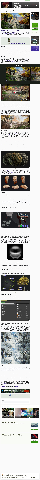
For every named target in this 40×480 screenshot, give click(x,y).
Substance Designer (4, 144)
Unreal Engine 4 (7, 107)
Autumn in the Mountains (15, 32)
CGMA (27, 59)
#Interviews (8, 30)
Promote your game (27, 0)
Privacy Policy (22, 477)
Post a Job (34, 429)
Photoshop (7, 170)
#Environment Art (3, 30)
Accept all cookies (33, 474)
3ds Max (16, 133)
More (37, 406)
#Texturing (15, 30)
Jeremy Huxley (13, 61)
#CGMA (18, 30)
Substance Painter (10, 172)
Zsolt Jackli (3, 10)
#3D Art (12, 30)
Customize (33, 477)
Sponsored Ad (37, 44)
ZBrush (9, 134)
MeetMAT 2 (4, 383)
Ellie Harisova (15, 10)
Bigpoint (16, 386)
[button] (18, 74)
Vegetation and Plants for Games (10, 33)
